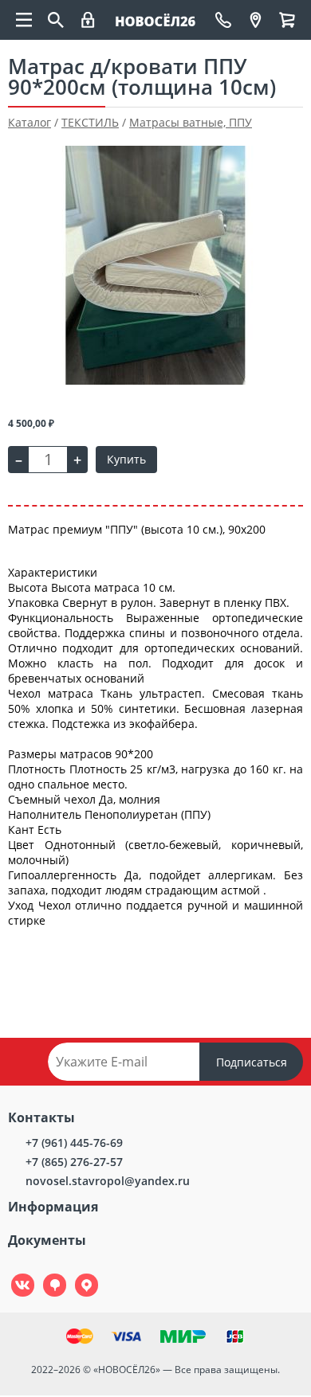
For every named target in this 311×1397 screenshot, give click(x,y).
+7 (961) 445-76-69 (74, 1142)
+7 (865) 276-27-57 (74, 1161)
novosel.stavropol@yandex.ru (108, 1180)
